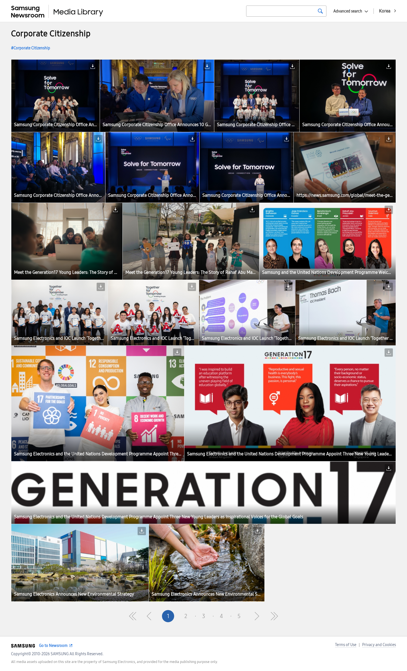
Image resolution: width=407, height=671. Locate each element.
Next (257, 616)
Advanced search (347, 11)
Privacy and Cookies (379, 644)
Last (274, 616)
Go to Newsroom (53, 645)
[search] (320, 11)
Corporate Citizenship (32, 48)
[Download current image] (93, 66)
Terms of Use (345, 644)
